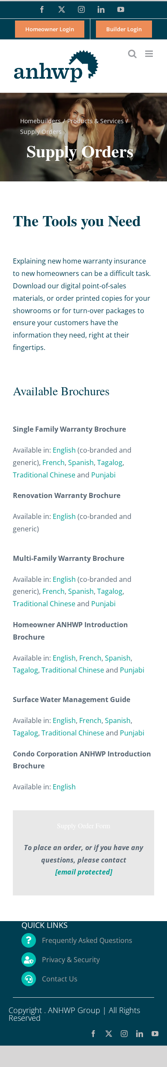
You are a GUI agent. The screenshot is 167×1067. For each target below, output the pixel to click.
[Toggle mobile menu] (149, 53)
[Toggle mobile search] (132, 53)
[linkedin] (139, 1033)
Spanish (81, 462)
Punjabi (103, 475)
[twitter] (108, 1033)
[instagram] (124, 1033)
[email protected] (83, 872)
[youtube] (155, 1033)
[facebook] (93, 1033)
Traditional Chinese (44, 475)
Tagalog (109, 462)
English (64, 450)
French (53, 462)
